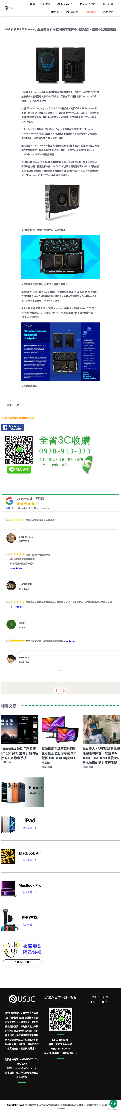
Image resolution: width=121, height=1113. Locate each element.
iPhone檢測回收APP (89, 1105)
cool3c (17, 405)
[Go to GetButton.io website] (113, 1110)
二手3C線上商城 (53, 1105)
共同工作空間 (74, 1105)
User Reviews (39, 508)
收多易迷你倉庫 (31, 1105)
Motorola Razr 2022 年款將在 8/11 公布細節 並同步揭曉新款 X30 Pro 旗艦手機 (19, 753)
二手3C (42, 1105)
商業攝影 (64, 1105)
